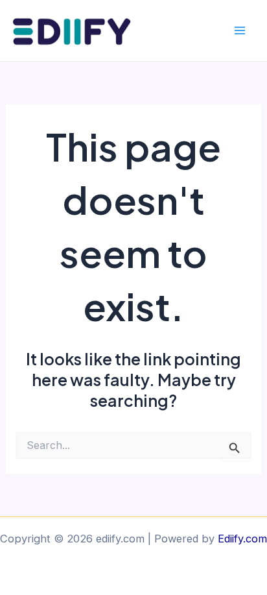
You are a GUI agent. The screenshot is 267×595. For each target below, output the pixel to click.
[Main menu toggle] (239, 30)
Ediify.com (242, 538)
